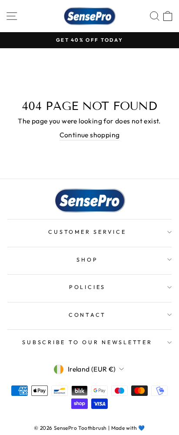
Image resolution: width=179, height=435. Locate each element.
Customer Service (87, 231)
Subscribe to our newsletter (87, 342)
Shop (87, 259)
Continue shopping (90, 134)
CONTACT (87, 314)
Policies (87, 286)
